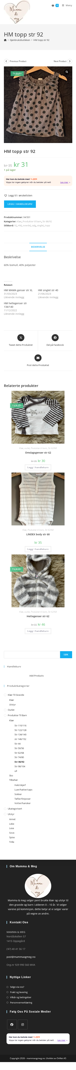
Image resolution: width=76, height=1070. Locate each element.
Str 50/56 (19, 748)
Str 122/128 (20, 730)
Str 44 (17, 743)
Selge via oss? (17, 986)
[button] (18, 195)
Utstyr (12, 704)
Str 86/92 (47, 221)
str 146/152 (20, 739)
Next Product (60, 61)
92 (15, 225)
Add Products (36, 675)
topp (47, 225)
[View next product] (69, 61)
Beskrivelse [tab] (38, 246)
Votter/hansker (22, 803)
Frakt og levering (19, 992)
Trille (11, 841)
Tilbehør (13, 779)
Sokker (18, 794)
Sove (11, 832)
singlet (40, 225)
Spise (12, 837)
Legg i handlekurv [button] (38, 467)
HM (20, 225)
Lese (11, 828)
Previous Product (18, 61)
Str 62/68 (52, 448)
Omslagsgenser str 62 (38, 452)
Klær (19, 221)
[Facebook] (12, 1024)
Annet (12, 819)
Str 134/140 (20, 734)
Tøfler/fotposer (22, 798)
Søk (6, 648)
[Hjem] (5, 40)
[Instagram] (23, 1024)
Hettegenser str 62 (38, 616)
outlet (27, 448)
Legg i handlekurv (20, 204)
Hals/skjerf (20, 785)
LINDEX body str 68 (38, 534)
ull (15, 771)
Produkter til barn (32, 221)
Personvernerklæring (21, 1002)
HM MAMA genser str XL (18, 290)
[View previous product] (6, 61)
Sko (11, 775)
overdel (27, 225)
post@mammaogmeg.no (21, 957)
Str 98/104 (19, 766)
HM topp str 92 (41, 40)
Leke (11, 823)
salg (34, 225)
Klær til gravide (16, 694)
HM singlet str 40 (48, 290)
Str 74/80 (19, 757)
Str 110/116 (20, 725)
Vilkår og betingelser (20, 997)
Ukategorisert (15, 808)
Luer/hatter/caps (23, 789)
